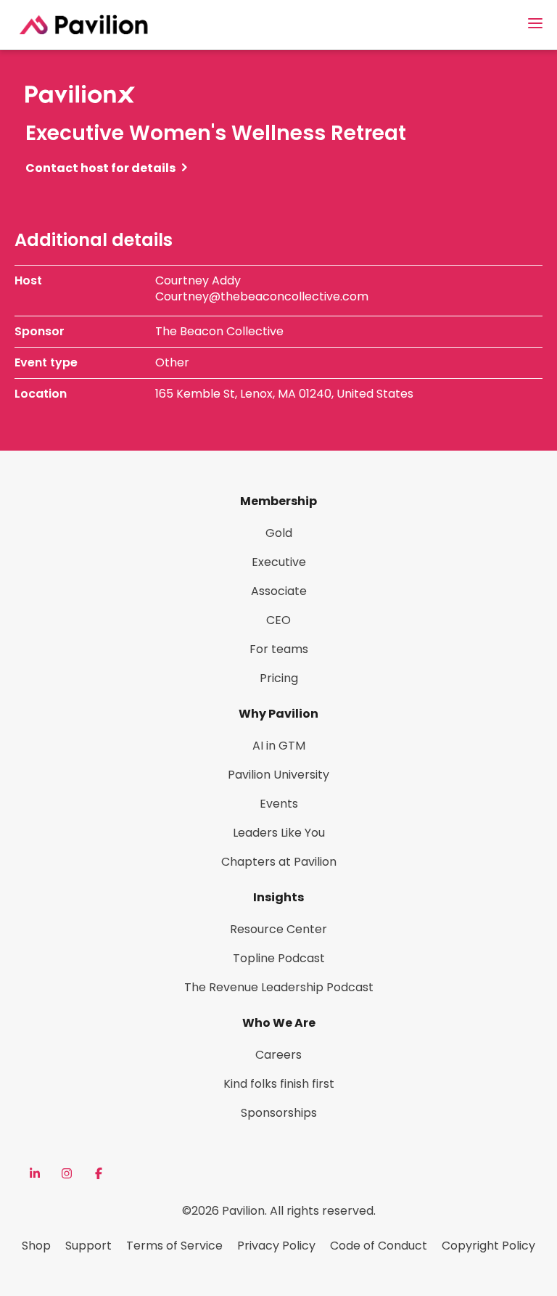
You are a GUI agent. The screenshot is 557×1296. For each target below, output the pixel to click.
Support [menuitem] (88, 1245)
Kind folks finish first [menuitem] (278, 1083)
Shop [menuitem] (36, 1245)
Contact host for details (100, 168)
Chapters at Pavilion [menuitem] (279, 861)
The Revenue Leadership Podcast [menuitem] (279, 987)
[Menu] (535, 23)
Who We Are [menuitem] (278, 1022)
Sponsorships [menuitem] (279, 1112)
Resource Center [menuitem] (278, 929)
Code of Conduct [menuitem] (378, 1245)
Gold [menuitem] (278, 533)
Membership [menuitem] (278, 501)
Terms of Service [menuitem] (174, 1245)
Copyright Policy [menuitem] (488, 1245)
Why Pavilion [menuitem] (278, 713)
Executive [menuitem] (279, 562)
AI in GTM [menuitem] (278, 745)
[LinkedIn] (35, 1173)
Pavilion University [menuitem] (278, 774)
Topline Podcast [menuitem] (279, 958)
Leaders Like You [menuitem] (279, 832)
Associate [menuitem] (279, 591)
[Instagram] (67, 1173)
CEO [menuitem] (278, 620)
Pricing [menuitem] (279, 678)
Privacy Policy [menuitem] (276, 1245)
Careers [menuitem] (278, 1054)
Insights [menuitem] (278, 897)
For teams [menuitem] (278, 649)
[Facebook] (99, 1173)
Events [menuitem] (279, 803)
